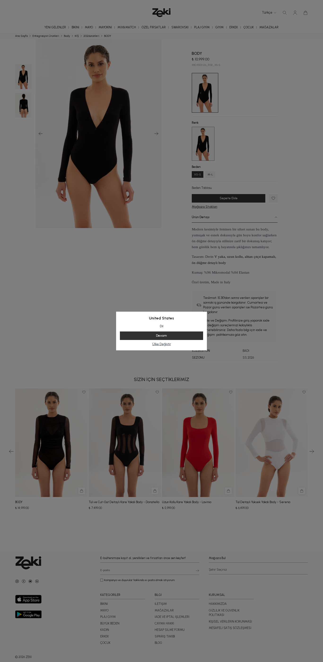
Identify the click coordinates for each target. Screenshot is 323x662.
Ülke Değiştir (161, 344)
